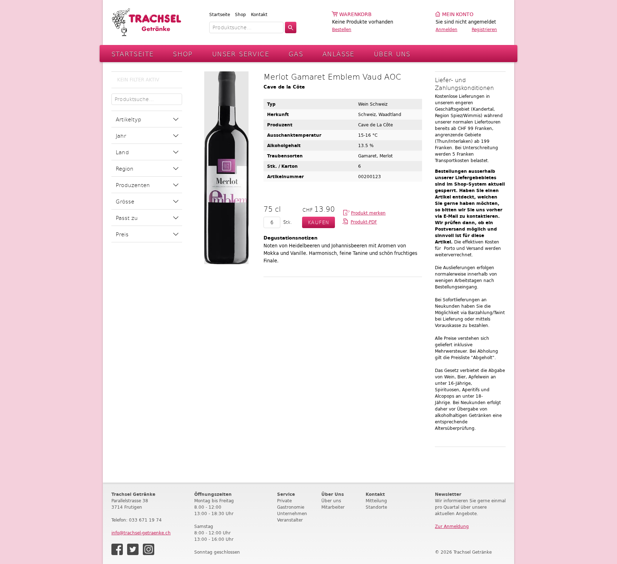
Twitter (133, 549)
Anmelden (446, 29)
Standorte (376, 507)
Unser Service (240, 53)
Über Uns (392, 53)
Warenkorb (355, 14)
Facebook (117, 549)
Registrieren (484, 29)
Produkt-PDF (364, 221)
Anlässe (338, 53)
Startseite (219, 14)
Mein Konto (457, 14)
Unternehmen (292, 513)
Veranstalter (290, 520)
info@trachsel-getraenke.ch (141, 532)
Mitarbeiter (333, 507)
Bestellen (341, 29)
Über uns (331, 500)
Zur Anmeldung (452, 526)
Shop (240, 14)
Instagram (148, 549)
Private (284, 500)
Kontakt (259, 14)
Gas (296, 53)
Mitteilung (376, 500)
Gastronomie (290, 507)
